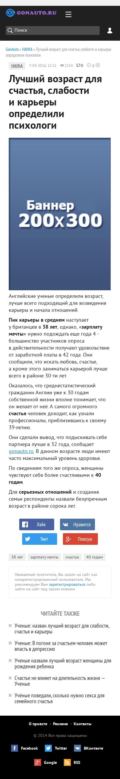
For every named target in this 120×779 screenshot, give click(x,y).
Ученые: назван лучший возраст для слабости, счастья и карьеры (62, 628)
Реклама (60, 724)
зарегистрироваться (67, 584)
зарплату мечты (44, 557)
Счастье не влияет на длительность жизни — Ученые (60, 680)
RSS (77, 762)
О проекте (38, 724)
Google (50, 762)
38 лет (17, 557)
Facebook (29, 748)
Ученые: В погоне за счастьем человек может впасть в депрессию (61, 645)
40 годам (94, 557)
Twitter (61, 748)
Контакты (82, 724)
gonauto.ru (21, 451)
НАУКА (17, 66)
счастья (72, 557)
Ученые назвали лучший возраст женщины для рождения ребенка (63, 663)
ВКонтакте (93, 748)
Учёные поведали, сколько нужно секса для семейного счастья (60, 698)
